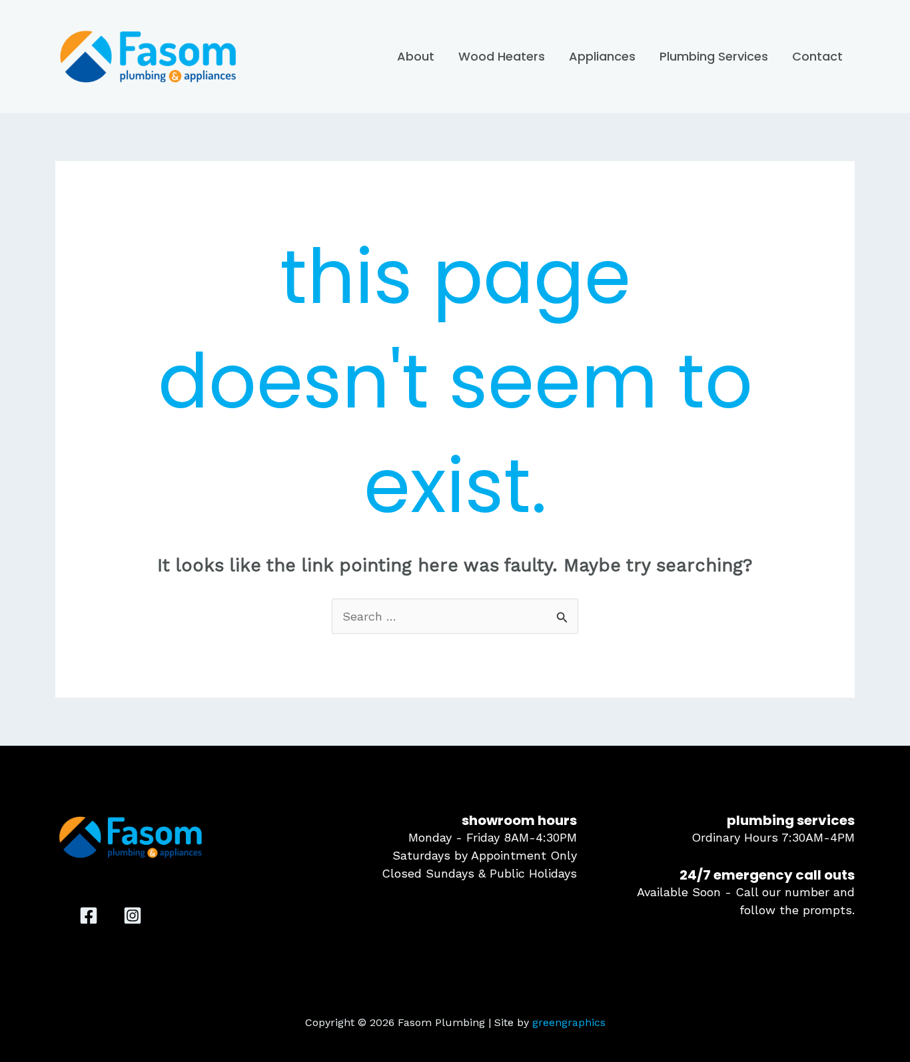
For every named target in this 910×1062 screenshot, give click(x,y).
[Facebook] (88, 915)
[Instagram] (132, 915)
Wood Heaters (501, 56)
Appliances (602, 56)
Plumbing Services (714, 56)
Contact (817, 56)
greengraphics (569, 1022)
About (415, 56)
